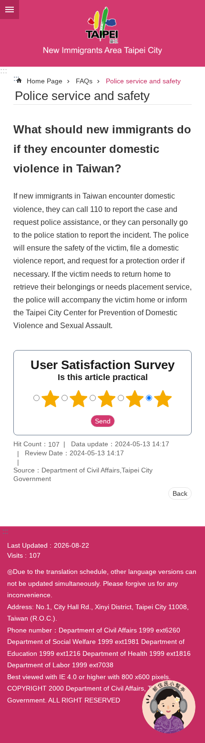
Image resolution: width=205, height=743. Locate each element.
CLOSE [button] (9, 9)
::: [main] (16, 78)
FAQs (84, 81)
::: (3, 71)
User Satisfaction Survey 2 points (79, 399)
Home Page (44, 81)
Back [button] (180, 493)
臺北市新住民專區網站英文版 (102, 33)
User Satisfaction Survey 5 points (163, 399)
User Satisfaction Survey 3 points (107, 399)
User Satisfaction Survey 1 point (50, 399)
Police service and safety (143, 81)
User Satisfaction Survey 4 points (135, 399)
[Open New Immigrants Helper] (168, 706)
